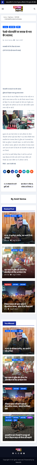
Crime (5, 27)
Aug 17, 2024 (16, 275)
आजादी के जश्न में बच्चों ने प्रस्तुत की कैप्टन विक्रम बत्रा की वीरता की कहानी (18, 436)
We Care (8, 417)
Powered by (28, 460)
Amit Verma (8, 40)
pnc (5, 309)
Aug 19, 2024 (17, 240)
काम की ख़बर (8, 420)
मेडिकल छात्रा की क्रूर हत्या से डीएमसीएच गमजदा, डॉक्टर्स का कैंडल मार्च (18, 305)
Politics (7, 250)
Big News (8, 284)
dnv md (7, 240)
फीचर (18, 27)
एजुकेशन (30, 417)
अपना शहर (12, 27)
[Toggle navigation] (3, 8)
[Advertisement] (19, 71)
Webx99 (18, 462)
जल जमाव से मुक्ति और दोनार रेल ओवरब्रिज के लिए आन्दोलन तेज (15, 271)
